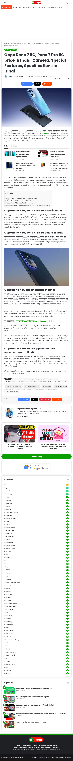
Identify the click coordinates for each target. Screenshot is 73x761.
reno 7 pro (57, 384)
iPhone (8, 540)
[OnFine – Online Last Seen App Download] (9, 724)
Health (8, 588)
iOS (7, 555)
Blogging (8, 619)
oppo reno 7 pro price (60, 381)
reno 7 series (9, 389)
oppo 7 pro (31, 379)
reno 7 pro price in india (60, 386)
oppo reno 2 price (10, 381)
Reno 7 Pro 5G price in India (32, 386)
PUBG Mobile (9, 543)
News (7, 497)
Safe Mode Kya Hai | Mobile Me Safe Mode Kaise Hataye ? (57, 154)
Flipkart (8, 646)
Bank (7, 561)
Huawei (8, 673)
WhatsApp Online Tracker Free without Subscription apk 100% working (41, 714)
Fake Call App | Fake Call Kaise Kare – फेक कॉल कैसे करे (35, 705)
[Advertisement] (36, 24)
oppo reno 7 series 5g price (13, 384)
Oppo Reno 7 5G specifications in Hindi (20, 203)
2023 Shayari (10, 570)
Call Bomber (9, 625)
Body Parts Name (11, 652)
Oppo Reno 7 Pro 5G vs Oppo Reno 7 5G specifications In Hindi (28, 205)
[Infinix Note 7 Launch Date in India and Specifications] (9, 154)
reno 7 (25, 384)
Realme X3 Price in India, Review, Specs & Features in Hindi (25, 165)
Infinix (7, 612)
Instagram (9, 533)
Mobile (13, 44)
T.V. (7, 576)
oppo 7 (23, 379)
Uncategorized (10, 530)
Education (9, 509)
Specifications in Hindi (12, 391)
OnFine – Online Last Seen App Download (31, 722)
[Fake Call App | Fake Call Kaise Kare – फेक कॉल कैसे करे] (9, 707)
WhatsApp (9, 494)
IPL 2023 (8, 600)
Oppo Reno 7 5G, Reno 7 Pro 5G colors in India (22, 201)
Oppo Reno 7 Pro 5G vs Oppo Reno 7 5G (41, 381)
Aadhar (8, 573)
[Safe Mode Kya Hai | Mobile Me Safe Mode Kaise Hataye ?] (43, 154)
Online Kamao (10, 637)
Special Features (52, 389)
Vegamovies (10, 567)
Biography (9, 622)
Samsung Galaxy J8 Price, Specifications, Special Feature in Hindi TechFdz (59, 165)
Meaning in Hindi (11, 518)
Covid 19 (8, 585)
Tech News (9, 503)
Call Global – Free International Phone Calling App (34, 688)
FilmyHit (8, 649)
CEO (7, 643)
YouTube (8, 552)
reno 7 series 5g (20, 389)
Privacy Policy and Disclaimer (55, 757)
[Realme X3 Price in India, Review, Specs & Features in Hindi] (9, 165)
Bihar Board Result (11, 606)
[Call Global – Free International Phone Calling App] (9, 690)
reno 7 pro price (46, 386)
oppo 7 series (53, 379)
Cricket (8, 524)
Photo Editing (10, 609)
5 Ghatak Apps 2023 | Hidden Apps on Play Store (33, 697)
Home (8, 44)
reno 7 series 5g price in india (36, 389)
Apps (7, 488)
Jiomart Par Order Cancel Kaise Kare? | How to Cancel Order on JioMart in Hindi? (37, 7)
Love (7, 564)
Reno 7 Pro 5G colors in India (13, 386)
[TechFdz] (36, 2)
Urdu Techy (9, 634)
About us (34, 757)
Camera (16, 379)
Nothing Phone (10, 664)
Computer (9, 515)
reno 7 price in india (45, 384)
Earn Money (9, 616)
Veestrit (8, 579)
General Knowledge (12, 512)
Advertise (68, 757)
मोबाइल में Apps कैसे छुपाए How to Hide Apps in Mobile (35, 321)
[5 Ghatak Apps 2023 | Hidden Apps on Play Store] (9, 699)
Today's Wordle (10, 655)
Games (8, 521)
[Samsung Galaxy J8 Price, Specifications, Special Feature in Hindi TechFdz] (43, 165)
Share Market (10, 631)
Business (8, 591)
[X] (22, 416)
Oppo (14, 50)
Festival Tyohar (10, 549)
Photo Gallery (10, 594)
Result (7, 628)
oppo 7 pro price (42, 379)
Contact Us (41, 757)
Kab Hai (8, 558)
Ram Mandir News (11, 603)
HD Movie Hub (10, 536)
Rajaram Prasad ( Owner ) (16, 76)
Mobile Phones (10, 546)
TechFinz (8, 597)
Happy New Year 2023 (13, 582)
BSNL (7, 667)
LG (6, 658)
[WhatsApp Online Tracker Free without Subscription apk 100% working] (9, 716)
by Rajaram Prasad (17, 757)
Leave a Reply (36, 456)
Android (8, 491)
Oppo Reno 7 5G (23, 381)
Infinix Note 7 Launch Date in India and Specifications (23, 154)
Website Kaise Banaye (13, 640)
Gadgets (8, 661)
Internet (8, 500)
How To (8, 485)
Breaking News (10, 527)
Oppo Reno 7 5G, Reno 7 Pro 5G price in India (21, 199)
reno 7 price (34, 384)
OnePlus (8, 670)
